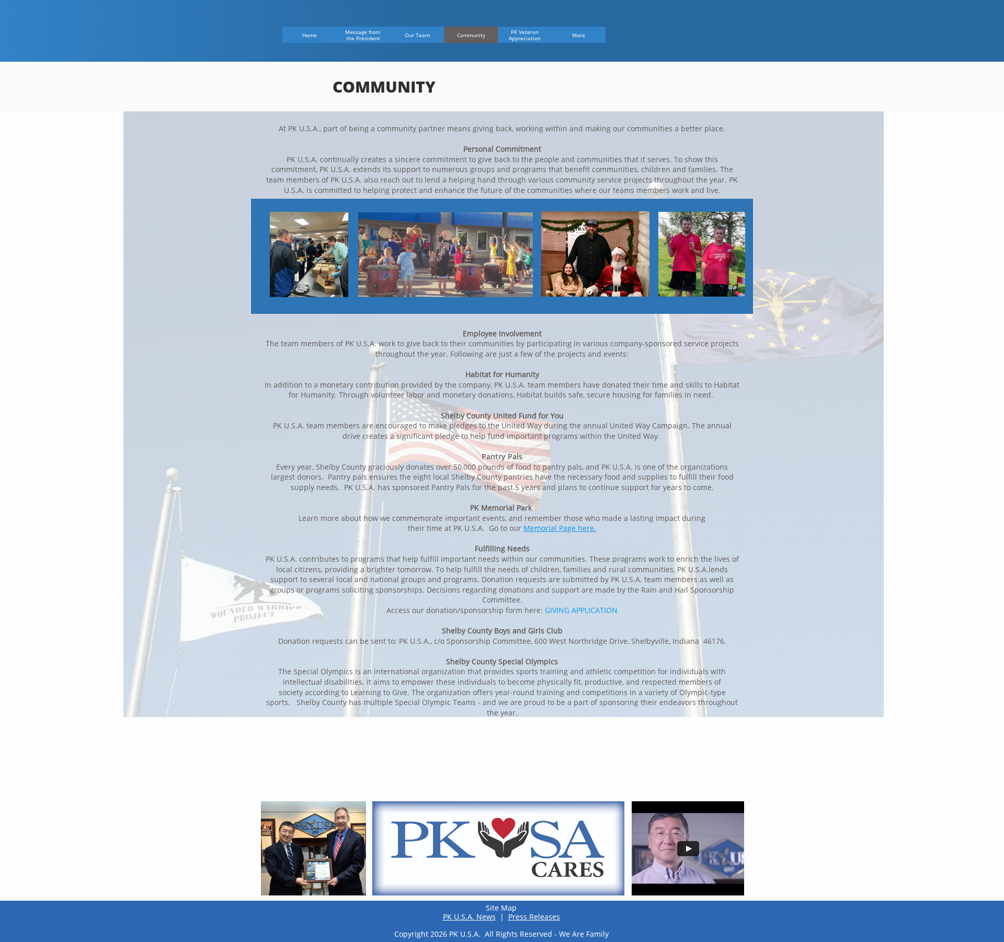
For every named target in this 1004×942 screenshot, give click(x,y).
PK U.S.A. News (469, 917)
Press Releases (534, 917)
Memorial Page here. (559, 528)
